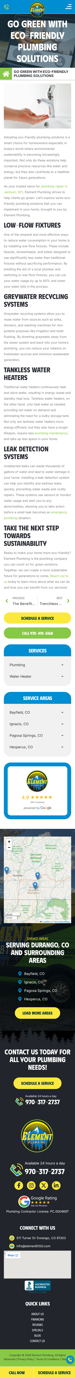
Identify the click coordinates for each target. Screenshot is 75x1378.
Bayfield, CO (20, 712)
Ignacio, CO (19, 724)
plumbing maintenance (51, 433)
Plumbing (17, 665)
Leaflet (46, 921)
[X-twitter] (43, 1185)
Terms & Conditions (47, 1359)
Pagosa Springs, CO (26, 735)
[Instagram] (31, 1185)
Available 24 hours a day (41, 1096)
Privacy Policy (26, 1359)
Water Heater (21, 676)
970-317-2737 (42, 1102)
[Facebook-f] (18, 1185)
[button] (68, 7)
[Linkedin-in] (56, 1185)
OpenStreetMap (62, 921)
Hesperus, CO (21, 747)
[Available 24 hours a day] (19, 1101)
